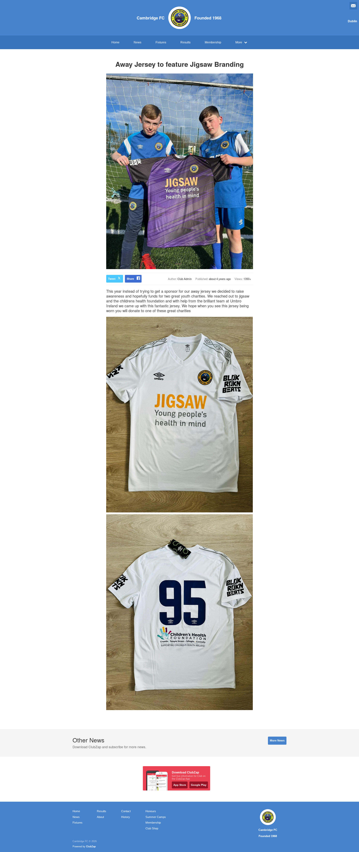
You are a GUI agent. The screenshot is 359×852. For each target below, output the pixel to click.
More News (277, 740)
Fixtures (161, 42)
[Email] (353, 6)
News (137, 42)
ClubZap (91, 846)
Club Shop (151, 828)
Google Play (198, 784)
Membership (213, 42)
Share (130, 279)
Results (185, 42)
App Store (179, 784)
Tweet (112, 279)
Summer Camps (155, 817)
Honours (150, 811)
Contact (126, 811)
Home (115, 42)
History (125, 817)
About (100, 817)
